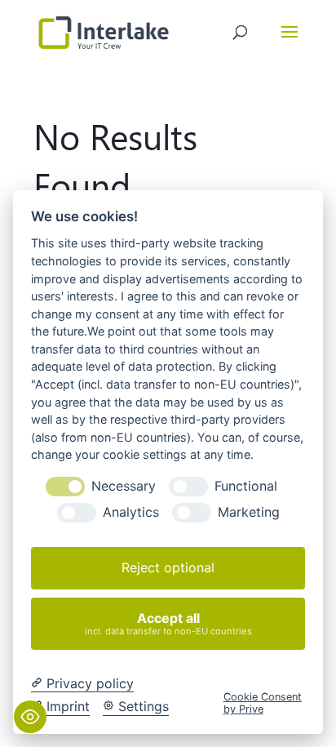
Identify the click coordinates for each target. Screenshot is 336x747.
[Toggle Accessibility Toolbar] (30, 717)
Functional (245, 486)
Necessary (123, 486)
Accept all (168, 623)
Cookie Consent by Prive (262, 703)
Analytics (131, 512)
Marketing (249, 512)
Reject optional (168, 567)
